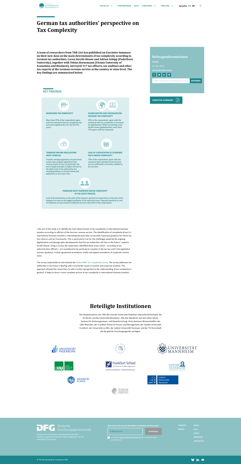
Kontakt (181, 429)
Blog (136, 6)
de (193, 5)
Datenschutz (199, 441)
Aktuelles (104, 6)
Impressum (198, 437)
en (189, 5)
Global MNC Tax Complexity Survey (92, 262)
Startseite (182, 425)
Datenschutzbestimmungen (129, 437)
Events (196, 433)
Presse (196, 425)
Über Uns (165, 6)
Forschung (147, 6)
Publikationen (124, 6)
